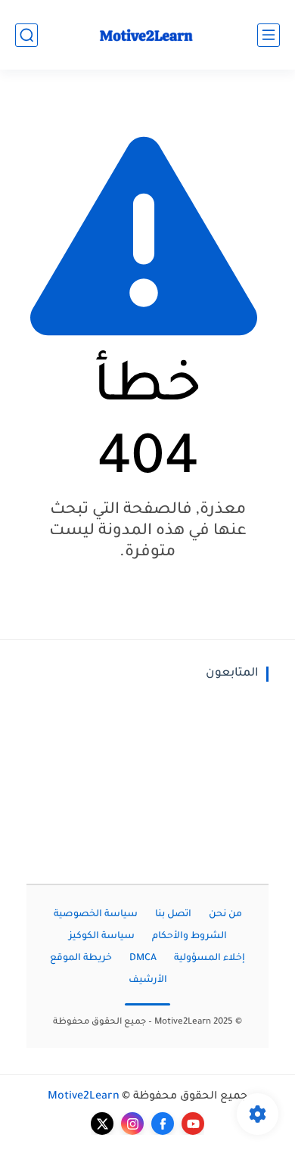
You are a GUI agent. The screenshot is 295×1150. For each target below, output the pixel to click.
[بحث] (26, 35)
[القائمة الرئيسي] (268, 35)
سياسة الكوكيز (102, 936)
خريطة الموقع (81, 958)
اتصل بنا (173, 914)
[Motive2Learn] (147, 35)
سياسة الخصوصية (96, 914)
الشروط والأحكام (189, 936)
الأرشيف (148, 980)
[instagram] (132, 1123)
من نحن (225, 914)
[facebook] (162, 1123)
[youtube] (193, 1123)
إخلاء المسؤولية (209, 958)
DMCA (143, 958)
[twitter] (102, 1123)
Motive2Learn (84, 1097)
